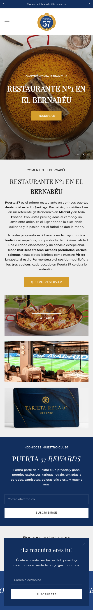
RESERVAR (46, 115)
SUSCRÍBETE (47, 594)
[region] (46, 97)
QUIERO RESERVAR (46, 282)
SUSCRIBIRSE (46, 512)
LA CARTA (46, 318)
